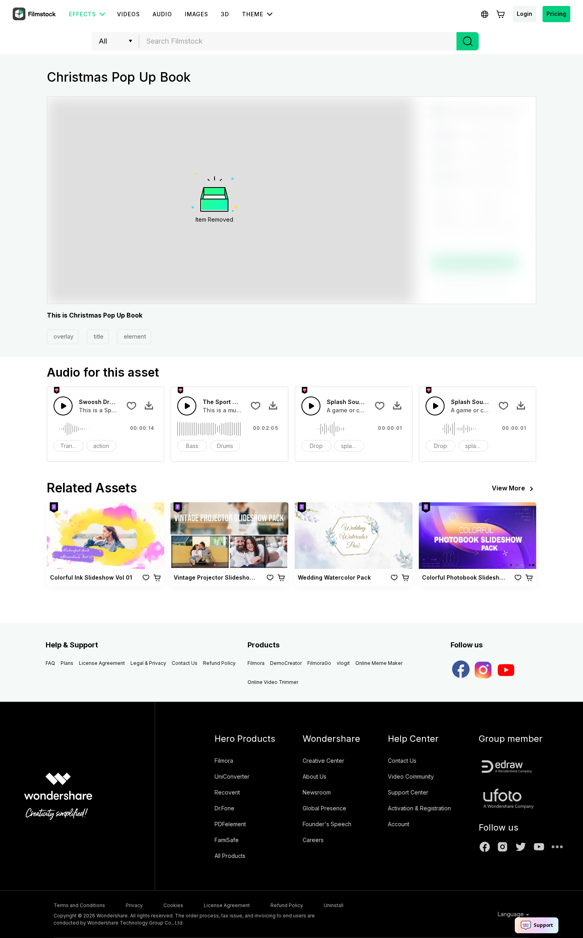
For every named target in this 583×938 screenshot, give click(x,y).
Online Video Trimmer (272, 682)
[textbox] (298, 41)
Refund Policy (219, 663)
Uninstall (333, 905)
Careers (313, 840)
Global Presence (324, 808)
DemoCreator (286, 663)
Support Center (408, 792)
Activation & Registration (419, 808)
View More (508, 488)
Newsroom (317, 792)
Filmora (256, 663)
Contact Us (185, 663)
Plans (67, 663)
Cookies (173, 905)
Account (398, 824)
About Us (314, 776)
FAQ (50, 663)
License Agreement (102, 663)
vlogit (343, 663)
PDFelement (230, 824)
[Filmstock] (35, 14)
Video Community (411, 776)
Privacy (134, 905)
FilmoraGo (319, 663)
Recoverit (227, 792)
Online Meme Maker (379, 663)
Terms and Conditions (79, 905)
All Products (230, 855)
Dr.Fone (224, 808)
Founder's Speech (327, 824)
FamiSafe (227, 840)
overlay (62, 336)
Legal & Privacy (148, 663)
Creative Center (323, 760)
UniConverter (232, 776)
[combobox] (297, 41)
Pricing (556, 13)
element (134, 336)
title (98, 336)
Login (524, 13)
